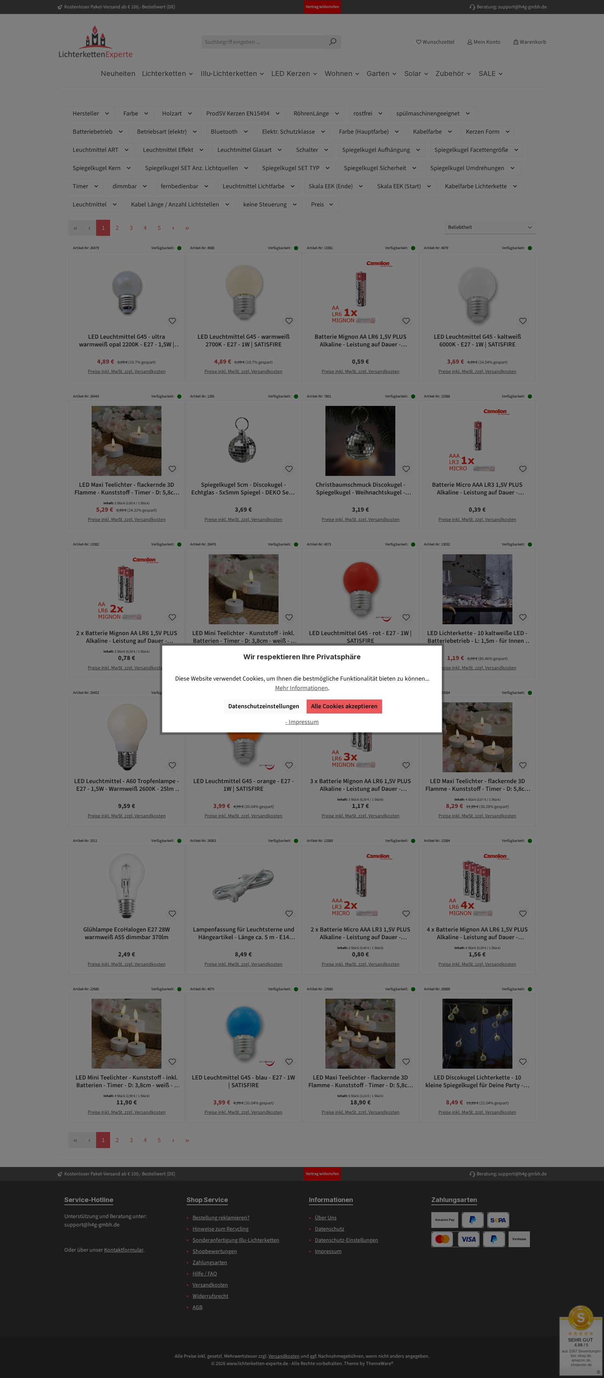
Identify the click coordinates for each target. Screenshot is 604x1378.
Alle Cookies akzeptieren (344, 706)
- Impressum (302, 722)
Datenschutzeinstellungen (263, 706)
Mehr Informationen (301, 688)
